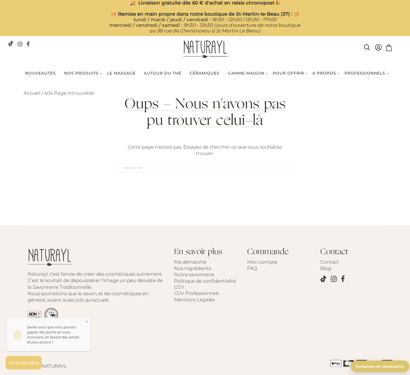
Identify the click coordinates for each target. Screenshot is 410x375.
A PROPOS (324, 73)
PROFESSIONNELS (364, 73)
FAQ (252, 268)
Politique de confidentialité (205, 281)
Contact (329, 262)
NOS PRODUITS (81, 73)
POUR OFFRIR (288, 73)
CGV (179, 287)
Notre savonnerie (194, 274)
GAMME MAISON (246, 73)
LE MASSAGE (121, 73)
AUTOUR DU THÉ (162, 73)
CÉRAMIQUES (205, 73)
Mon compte (262, 262)
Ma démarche (190, 262)
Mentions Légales (194, 299)
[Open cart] (389, 48)
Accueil (32, 93)
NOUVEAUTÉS (40, 73)
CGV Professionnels (196, 293)
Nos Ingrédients (192, 268)
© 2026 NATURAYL (45, 366)
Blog (325, 268)
